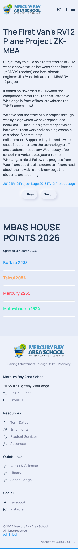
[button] (73, 9)
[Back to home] (22, 9)
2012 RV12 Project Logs (21, 183)
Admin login (10, 534)
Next (47, 194)
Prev (30, 194)
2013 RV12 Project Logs (57, 183)
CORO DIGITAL (65, 542)
